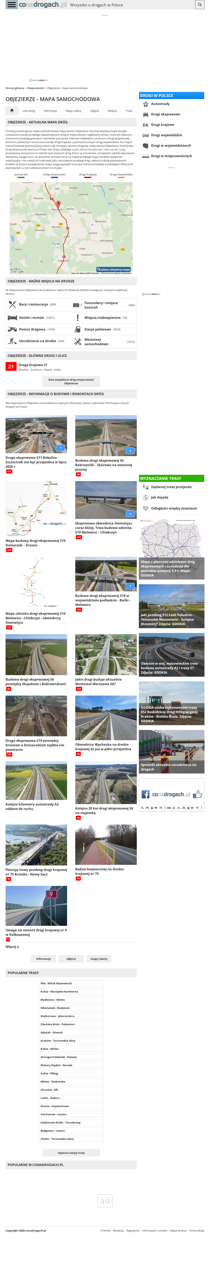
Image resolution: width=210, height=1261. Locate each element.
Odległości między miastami (173, 508)
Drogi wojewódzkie (166, 135)
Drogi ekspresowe (165, 114)
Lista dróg (29, 111)
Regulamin (133, 1230)
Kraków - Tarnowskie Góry (58, 1040)
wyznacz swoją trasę (71, 1153)
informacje (43, 959)
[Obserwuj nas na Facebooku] (171, 810)
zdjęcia (71, 959)
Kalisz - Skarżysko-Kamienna (59, 991)
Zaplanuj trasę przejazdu (171, 487)
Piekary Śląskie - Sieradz (56, 1065)
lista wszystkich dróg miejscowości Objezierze (71, 381)
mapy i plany (98, 959)
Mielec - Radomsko (53, 1081)
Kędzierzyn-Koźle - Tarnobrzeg (60, 1122)
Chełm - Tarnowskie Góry (57, 1139)
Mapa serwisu (178, 1230)
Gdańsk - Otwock (52, 1032)
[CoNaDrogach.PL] (42, 8)
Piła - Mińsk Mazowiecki (56, 983)
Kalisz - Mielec (50, 1049)
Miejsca (112, 111)
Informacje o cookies (154, 1230)
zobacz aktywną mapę (115, 269)
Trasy (129, 111)
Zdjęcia (94, 111)
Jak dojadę (159, 497)
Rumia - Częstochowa (55, 1106)
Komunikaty (196, 1230)
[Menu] (12, 4)
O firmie (105, 1230)
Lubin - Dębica (50, 1098)
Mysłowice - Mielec (53, 1000)
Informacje (50, 111)
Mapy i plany (73, 111)
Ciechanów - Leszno (53, 1114)
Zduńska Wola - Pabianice (58, 1024)
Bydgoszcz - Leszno (53, 1130)
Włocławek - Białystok (55, 1008)
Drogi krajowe (162, 124)
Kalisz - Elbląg (49, 1073)
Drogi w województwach (170, 145)
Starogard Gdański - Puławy (59, 1057)
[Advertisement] (105, 47)
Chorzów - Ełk (49, 1090)
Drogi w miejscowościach (171, 156)
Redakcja (118, 1230)
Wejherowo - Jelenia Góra (57, 1016)
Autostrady (160, 104)
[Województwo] (12, 110)
